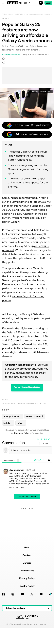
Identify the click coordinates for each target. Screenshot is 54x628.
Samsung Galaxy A (18, 403)
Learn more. (48, 14)
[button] (27, 3)
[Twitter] (31, 594)
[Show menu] (3, 3)
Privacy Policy (27, 578)
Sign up (47, 439)
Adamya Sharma (12, 54)
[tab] (11, 460)
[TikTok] (50, 594)
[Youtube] (22, 594)
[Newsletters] (41, 594)
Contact (27, 555)
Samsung (6, 403)
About (27, 547)
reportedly (25, 197)
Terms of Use (27, 570)
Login (48, 3)
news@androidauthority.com (25, 368)
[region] (27, 486)
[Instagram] (13, 594)
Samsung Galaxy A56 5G (36, 403)
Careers (27, 562)
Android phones (34, 416)
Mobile (5, 18)
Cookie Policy (27, 585)
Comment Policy (21, 433)
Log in (39, 439)
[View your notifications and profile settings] (49, 460)
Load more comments (27, 496)
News (5, 400)
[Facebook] (3, 594)
